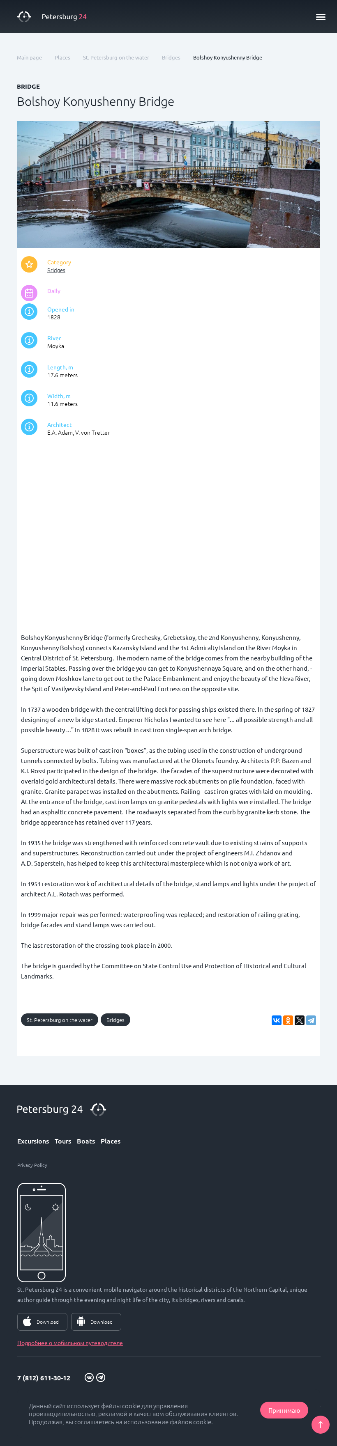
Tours (63, 1140)
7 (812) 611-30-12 (43, 1377)
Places (110, 1140)
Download (48, 1321)
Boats (86, 1140)
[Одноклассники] (288, 1020)
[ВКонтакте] (277, 1020)
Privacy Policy (32, 1165)
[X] (300, 1020)
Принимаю (284, 1410)
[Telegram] (311, 1020)
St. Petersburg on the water (59, 1020)
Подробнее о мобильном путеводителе (70, 1342)
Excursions (33, 1140)
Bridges (56, 270)
